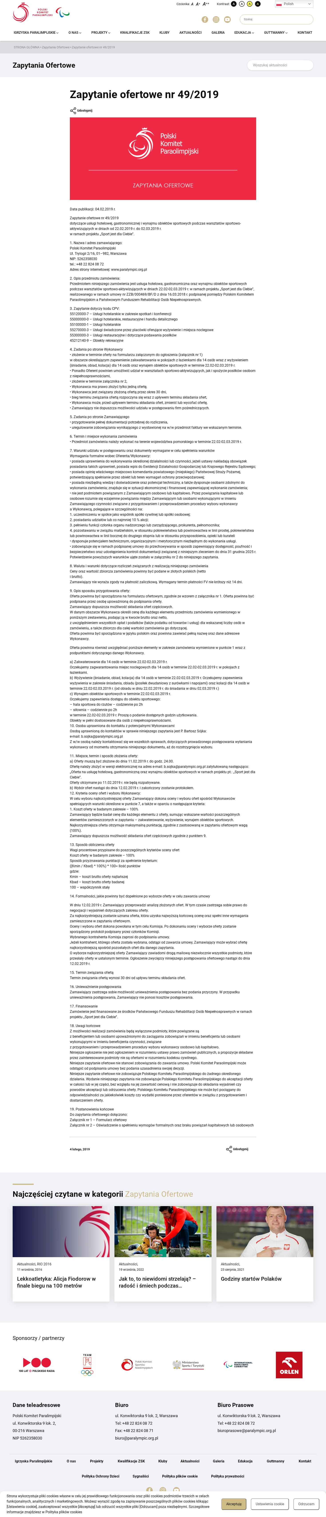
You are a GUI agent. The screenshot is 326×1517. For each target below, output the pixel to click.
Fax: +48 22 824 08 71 (134, 1430)
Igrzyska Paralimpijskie (34, 33)
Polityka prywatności (227, 1476)
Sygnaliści (141, 1476)
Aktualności (190, 33)
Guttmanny (274, 33)
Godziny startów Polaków (251, 1279)
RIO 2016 (44, 1264)
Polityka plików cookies (63, 1512)
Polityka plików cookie (180, 1476)
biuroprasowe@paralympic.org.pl (247, 1430)
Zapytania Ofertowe (55, 47)
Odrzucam (306, 1504)
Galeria (218, 33)
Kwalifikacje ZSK (134, 33)
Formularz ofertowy (111, 1120)
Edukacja (242, 33)
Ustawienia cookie (270, 1504)
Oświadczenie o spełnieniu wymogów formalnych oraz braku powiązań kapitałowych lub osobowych (175, 1125)
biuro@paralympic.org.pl (136, 1438)
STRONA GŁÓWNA (26, 47)
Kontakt (305, 33)
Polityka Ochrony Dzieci (100, 1476)
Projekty (99, 33)
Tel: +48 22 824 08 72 (133, 1423)
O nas (73, 33)
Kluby (164, 33)
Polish (289, 4)
